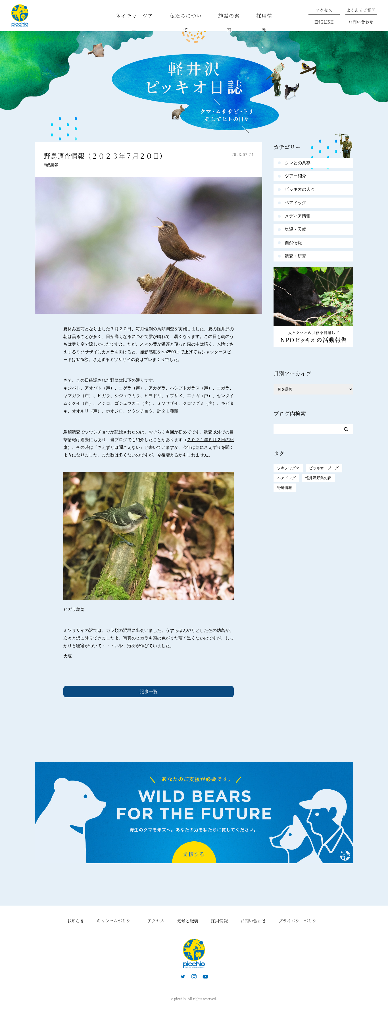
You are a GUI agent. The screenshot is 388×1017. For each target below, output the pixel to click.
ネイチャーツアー (134, 22)
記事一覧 (148, 691)
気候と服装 (187, 920)
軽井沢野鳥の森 (318, 478)
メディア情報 (297, 215)
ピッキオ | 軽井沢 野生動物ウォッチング (19, 15)
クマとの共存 (297, 162)
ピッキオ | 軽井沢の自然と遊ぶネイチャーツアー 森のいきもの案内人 (194, 953)
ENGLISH (324, 21)
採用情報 (264, 22)
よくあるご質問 (361, 10)
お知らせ (75, 920)
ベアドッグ (295, 202)
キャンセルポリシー (116, 920)
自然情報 (50, 165)
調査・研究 (295, 256)
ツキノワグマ (288, 468)
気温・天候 (295, 229)
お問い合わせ (361, 21)
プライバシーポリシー (299, 920)
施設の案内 (229, 22)
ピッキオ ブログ (324, 468)
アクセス (324, 10)
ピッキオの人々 (300, 189)
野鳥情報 (284, 487)
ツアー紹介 (295, 175)
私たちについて (186, 22)
